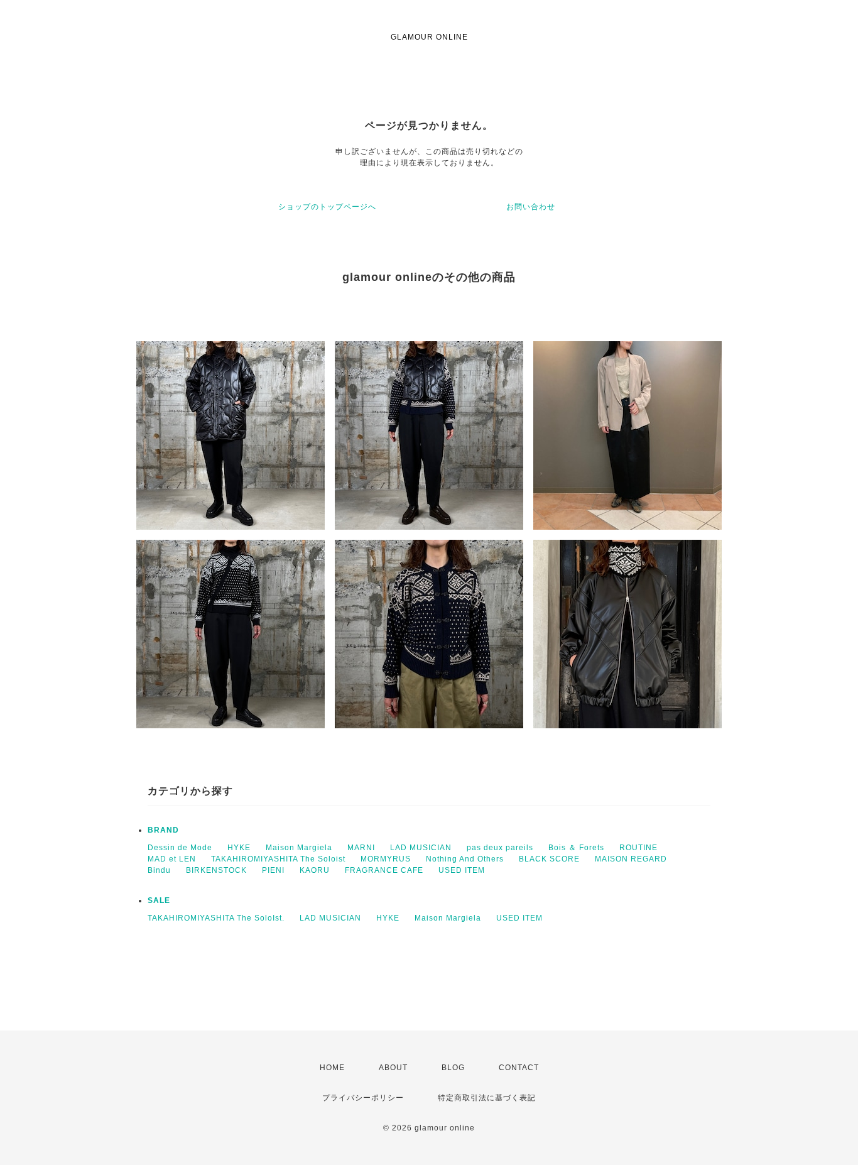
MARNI (361, 847)
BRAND (163, 830)
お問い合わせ (530, 206)
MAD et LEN (172, 859)
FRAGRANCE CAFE (384, 870)
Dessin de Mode (180, 847)
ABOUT (393, 1067)
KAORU (315, 870)
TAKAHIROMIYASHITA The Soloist (278, 859)
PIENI (273, 870)
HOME (332, 1067)
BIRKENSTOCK (216, 870)
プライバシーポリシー (363, 1097)
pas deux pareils (500, 847)
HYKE (239, 847)
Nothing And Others (465, 859)
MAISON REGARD (631, 859)
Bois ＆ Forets (576, 847)
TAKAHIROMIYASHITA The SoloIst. (216, 918)
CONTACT (519, 1067)
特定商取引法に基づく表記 (487, 1097)
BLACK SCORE (549, 859)
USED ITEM (461, 870)
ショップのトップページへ (327, 206)
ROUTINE (638, 847)
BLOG (453, 1067)
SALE (159, 900)
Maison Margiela (299, 847)
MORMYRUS (386, 859)
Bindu (159, 870)
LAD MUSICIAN (421, 847)
